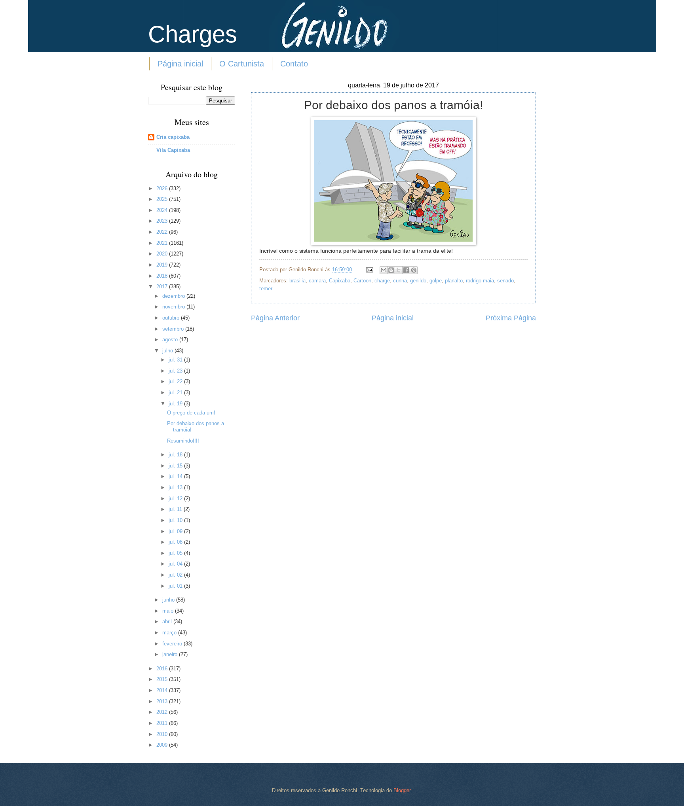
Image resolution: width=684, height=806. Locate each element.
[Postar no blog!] (391, 270)
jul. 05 (176, 553)
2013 (162, 701)
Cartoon (362, 281)
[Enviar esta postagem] (369, 269)
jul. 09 (176, 531)
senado (505, 281)
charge (382, 281)
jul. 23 (176, 371)
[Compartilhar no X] (399, 270)
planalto (454, 281)
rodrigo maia (480, 281)
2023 (162, 221)
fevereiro (173, 644)
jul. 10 (176, 520)
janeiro (170, 654)
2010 (162, 734)
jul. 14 (176, 476)
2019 (162, 265)
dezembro (174, 296)
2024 (162, 210)
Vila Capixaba (173, 150)
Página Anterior (275, 318)
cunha (400, 281)
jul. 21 (176, 392)
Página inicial (180, 63)
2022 (162, 232)
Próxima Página (511, 318)
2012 (162, 712)
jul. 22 (176, 381)
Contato (294, 63)
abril (167, 621)
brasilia (297, 281)
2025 (162, 199)
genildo (418, 281)
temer (265, 288)
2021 (162, 243)
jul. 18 (176, 455)
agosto (170, 339)
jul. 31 (176, 360)
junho (169, 600)
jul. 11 (176, 509)
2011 (162, 723)
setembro (173, 329)
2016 (162, 669)
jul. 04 (176, 564)
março (170, 633)
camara (317, 281)
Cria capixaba (173, 137)
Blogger (401, 790)
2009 (162, 745)
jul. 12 (176, 498)
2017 (162, 286)
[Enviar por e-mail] (384, 270)
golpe (435, 281)
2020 (162, 254)
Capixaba (339, 281)
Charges (192, 34)
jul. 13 (176, 487)
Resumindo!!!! (183, 441)
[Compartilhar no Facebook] (406, 270)
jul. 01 (176, 586)
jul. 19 (176, 404)
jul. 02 (176, 575)
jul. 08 (176, 542)
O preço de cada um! (191, 413)
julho (168, 351)
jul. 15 (176, 466)
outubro (171, 318)
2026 (162, 188)
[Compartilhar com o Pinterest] (414, 270)
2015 (162, 679)
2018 (162, 276)
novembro (174, 307)
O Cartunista (241, 63)
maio (168, 611)
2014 (162, 690)
